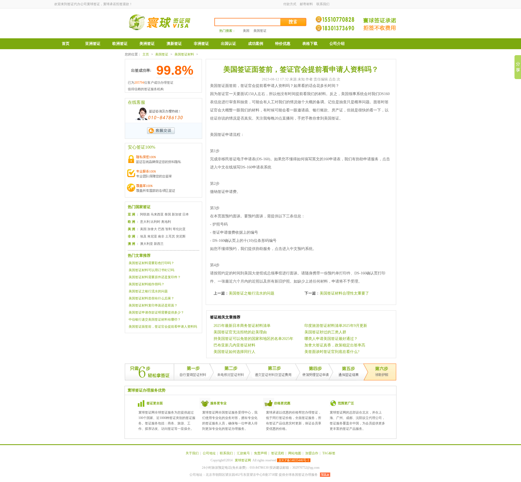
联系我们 (322, 4)
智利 (168, 229)
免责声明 (260, 453)
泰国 (167, 214)
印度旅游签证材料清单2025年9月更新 (335, 326)
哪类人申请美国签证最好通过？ (331, 339)
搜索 (293, 22)
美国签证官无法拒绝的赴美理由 (240, 332)
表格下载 (309, 44)
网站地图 (294, 453)
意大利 (145, 222)
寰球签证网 (243, 460)
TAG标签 (328, 453)
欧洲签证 (120, 44)
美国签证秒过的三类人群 (325, 332)
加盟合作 (311, 453)
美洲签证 (147, 44)
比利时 (155, 222)
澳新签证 (174, 44)
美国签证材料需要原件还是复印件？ (155, 277)
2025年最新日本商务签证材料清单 (242, 326)
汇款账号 (243, 453)
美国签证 (259, 31)
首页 (65, 44)
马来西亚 (157, 214)
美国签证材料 (184, 54)
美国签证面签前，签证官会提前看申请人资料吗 (163, 326)
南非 (161, 236)
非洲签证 (201, 44)
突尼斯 (181, 236)
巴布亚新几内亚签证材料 (234, 345)
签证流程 (277, 453)
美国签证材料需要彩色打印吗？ (151, 263)
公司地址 (209, 453)
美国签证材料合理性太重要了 (344, 293)
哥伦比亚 (179, 229)
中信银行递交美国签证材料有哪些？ (155, 319)
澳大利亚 (146, 244)
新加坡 (177, 214)
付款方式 (289, 4)
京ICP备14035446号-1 (293, 460)
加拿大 (152, 229)
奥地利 (166, 222)
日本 (185, 214)
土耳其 (170, 236)
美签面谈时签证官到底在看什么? (331, 352)
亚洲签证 (92, 44)
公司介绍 (337, 44)
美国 (246, 31)
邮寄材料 (306, 4)
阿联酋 (145, 214)
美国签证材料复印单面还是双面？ (153, 305)
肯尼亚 (152, 236)
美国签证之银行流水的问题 (148, 291)
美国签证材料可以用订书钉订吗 (151, 270)
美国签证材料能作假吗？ (146, 284)
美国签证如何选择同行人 (234, 352)
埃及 (143, 236)
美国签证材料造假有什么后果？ (151, 298)
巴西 (161, 229)
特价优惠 (282, 44)
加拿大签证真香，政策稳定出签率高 (334, 345)
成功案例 (255, 44)
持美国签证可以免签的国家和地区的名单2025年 (253, 339)
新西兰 (159, 244)
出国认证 (228, 44)
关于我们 (192, 453)
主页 (145, 54)
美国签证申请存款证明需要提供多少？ (156, 312)
